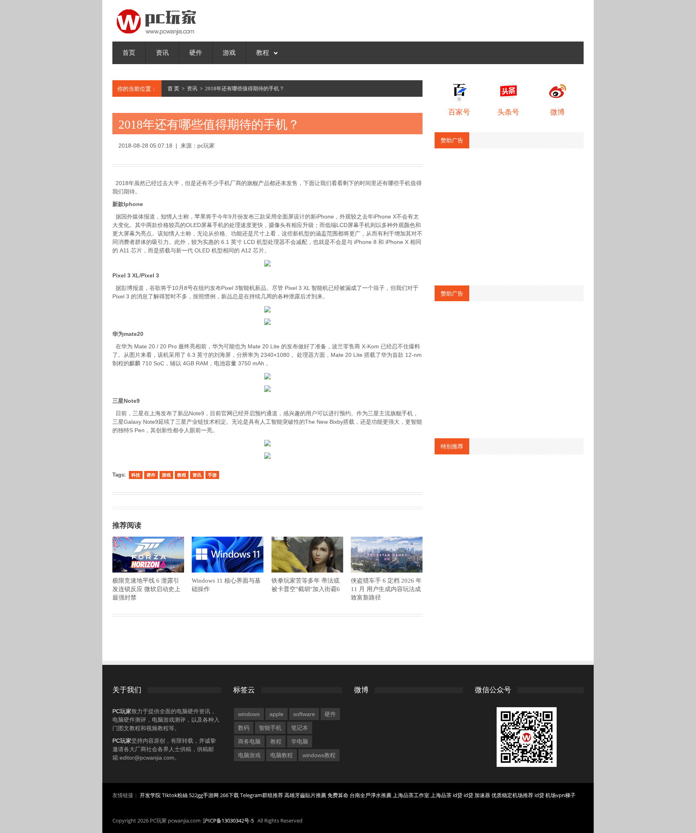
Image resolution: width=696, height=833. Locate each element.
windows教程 (319, 755)
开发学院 (150, 795)
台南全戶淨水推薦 (371, 795)
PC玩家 (121, 711)
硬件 (195, 52)
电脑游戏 (249, 755)
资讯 (162, 52)
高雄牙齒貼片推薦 (305, 795)
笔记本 (299, 728)
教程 (263, 52)
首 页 (173, 88)
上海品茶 (441, 795)
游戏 (229, 52)
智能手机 (270, 728)
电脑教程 (281, 755)
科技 (135, 475)
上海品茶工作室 (411, 795)
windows (249, 714)
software (304, 714)
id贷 (457, 795)
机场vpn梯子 (560, 795)
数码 (243, 728)
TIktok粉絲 (175, 795)
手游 (212, 475)
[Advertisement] (509, 212)
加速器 (482, 795)
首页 (128, 52)
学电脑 (299, 741)
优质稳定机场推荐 (512, 795)
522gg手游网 (204, 795)
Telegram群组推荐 (261, 795)
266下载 (229, 795)
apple (276, 714)
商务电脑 (249, 741)
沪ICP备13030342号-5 (228, 820)
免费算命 (337, 795)
